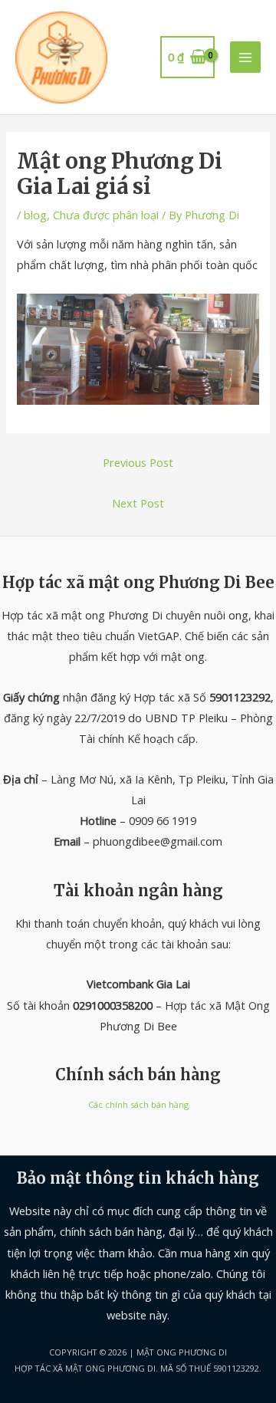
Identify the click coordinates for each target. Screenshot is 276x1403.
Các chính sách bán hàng (138, 1104)
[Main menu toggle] (245, 56)
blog (35, 214)
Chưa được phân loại (106, 214)
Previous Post (138, 462)
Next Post (138, 503)
